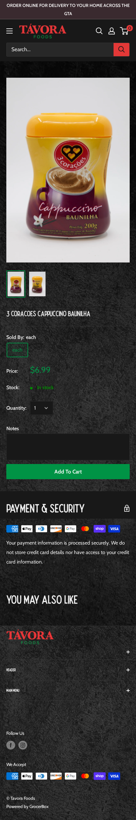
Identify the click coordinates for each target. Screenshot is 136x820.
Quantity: (16, 408)
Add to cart (68, 471)
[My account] (111, 30)
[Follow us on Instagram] (22, 745)
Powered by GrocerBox (27, 806)
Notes (12, 428)
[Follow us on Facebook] (10, 745)
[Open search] (99, 30)
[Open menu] (9, 30)
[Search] (121, 49)
